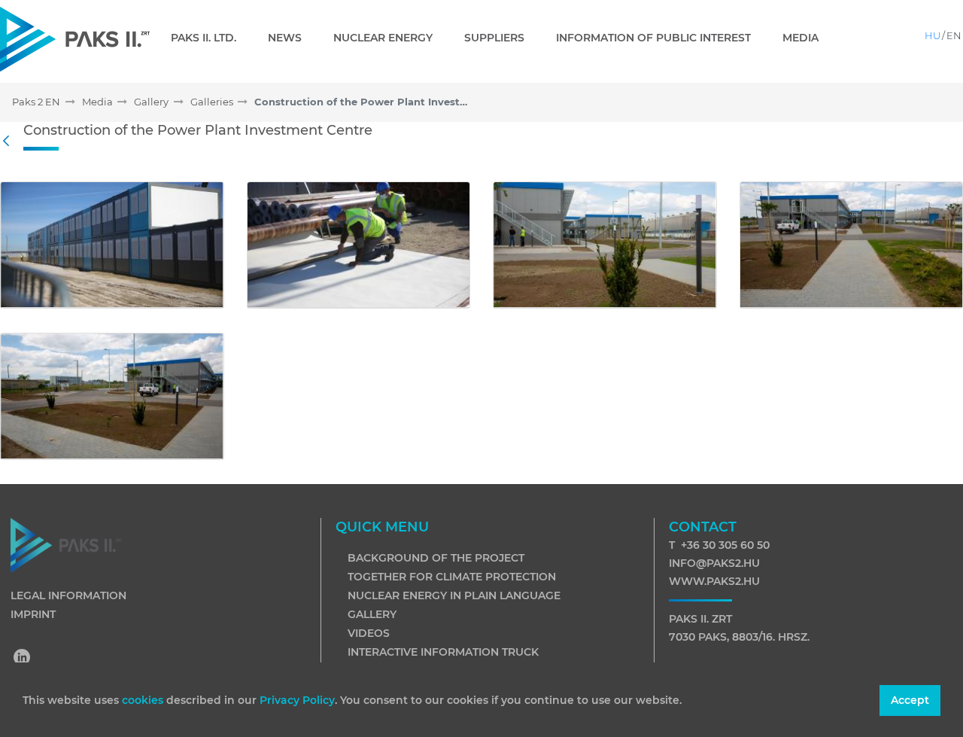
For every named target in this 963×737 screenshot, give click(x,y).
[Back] (10, 141)
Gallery (372, 614)
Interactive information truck (443, 652)
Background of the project (436, 558)
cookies (144, 700)
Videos (369, 633)
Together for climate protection (452, 576)
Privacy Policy (297, 700)
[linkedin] (23, 658)
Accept (910, 700)
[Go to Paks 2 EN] (75, 39)
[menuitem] (209, 37)
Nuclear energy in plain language (454, 595)
